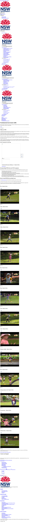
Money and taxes (5, 83)
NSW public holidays (4, 490)
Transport (3, 509)
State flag (3, 492)
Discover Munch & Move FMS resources (5, 452)
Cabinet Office (4, 502)
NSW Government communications (6, 517)
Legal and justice (5, 55)
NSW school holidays (6, 108)
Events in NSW (5, 106)
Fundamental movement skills (7, 466)
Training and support (4, 463)
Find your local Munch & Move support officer (6, 460)
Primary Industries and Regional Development (7, 508)
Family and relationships (6, 52)
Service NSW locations (5, 491)
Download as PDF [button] (3, 469)
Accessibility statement (5, 496)
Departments (2, 500)
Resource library (4, 462)
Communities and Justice (5, 503)
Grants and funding (5, 53)
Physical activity (4, 465)
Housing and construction (6, 54)
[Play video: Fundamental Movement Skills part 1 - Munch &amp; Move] (22, 156)
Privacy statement (4, 498)
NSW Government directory (5, 499)
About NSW (5, 105)
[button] (0, 205)
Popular (1, 489)
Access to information (4, 495)
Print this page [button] (8, 469)
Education (3, 505)
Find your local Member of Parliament (6, 514)
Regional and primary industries (7, 56)
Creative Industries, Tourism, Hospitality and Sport (8, 504)
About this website (3, 494)
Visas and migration (5, 57)
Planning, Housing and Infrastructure (6, 507)
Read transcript (4, 166)
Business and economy (6, 80)
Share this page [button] (13, 469)
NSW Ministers (4, 513)
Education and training (6, 50)
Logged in (3, 15)
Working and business (4, 88)
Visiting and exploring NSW (6, 107)
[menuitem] (4, 16)
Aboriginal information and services (7, 48)
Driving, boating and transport (7, 49)
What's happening (4, 104)
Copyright (3, 497)
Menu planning (4, 464)
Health (3, 506)
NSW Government (3, 511)
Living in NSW (4, 47)
